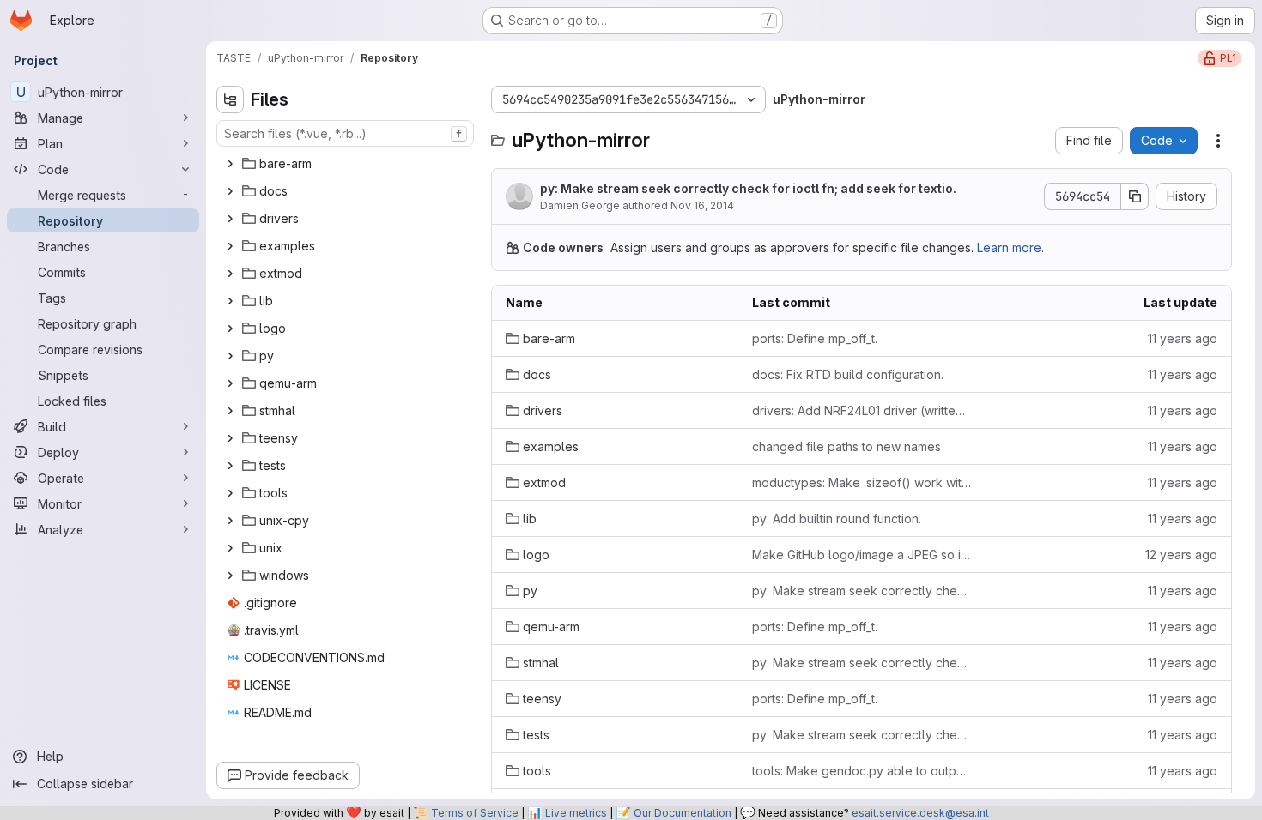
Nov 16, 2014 (702, 205)
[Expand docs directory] (230, 191)
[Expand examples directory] (230, 246)
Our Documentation (682, 812)
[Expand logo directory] (230, 328)
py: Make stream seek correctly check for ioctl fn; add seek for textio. (748, 188)
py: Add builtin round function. (836, 518)
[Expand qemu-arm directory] (230, 383)
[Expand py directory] (230, 356)
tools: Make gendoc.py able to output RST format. (861, 770)
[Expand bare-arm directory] (230, 164)
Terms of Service (475, 812)
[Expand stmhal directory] (230, 411)
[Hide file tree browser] (230, 99)
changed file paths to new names (846, 446)
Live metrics (576, 812)
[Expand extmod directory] (230, 273)
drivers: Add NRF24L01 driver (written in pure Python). (861, 410)
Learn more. (1010, 247)
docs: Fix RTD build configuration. (847, 374)
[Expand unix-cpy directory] (230, 520)
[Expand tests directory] (230, 465)
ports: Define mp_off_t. (814, 338)
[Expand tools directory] (230, 493)
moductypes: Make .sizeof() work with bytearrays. (861, 482)
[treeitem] (347, 164)
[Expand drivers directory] (230, 218)
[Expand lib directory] (230, 301)
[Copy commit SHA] (1135, 196)
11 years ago (1182, 338)
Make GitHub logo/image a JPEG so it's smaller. (861, 554)
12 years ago (1181, 554)
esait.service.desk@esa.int (920, 812)
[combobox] (345, 133)
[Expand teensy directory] (230, 438)
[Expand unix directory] (230, 548)
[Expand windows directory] (230, 575)
